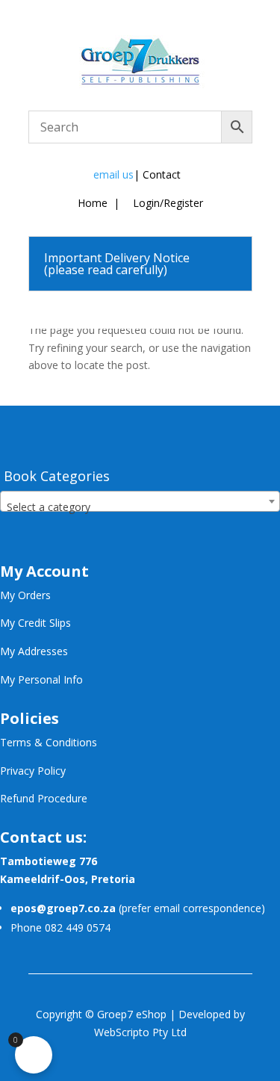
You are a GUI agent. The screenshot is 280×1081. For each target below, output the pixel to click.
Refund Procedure (43, 798)
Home (93, 203)
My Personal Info (41, 679)
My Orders (25, 595)
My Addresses (34, 651)
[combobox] (140, 501)
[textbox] (140, 507)
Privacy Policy (33, 770)
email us (113, 174)
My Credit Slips (35, 623)
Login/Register (166, 203)
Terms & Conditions (48, 742)
